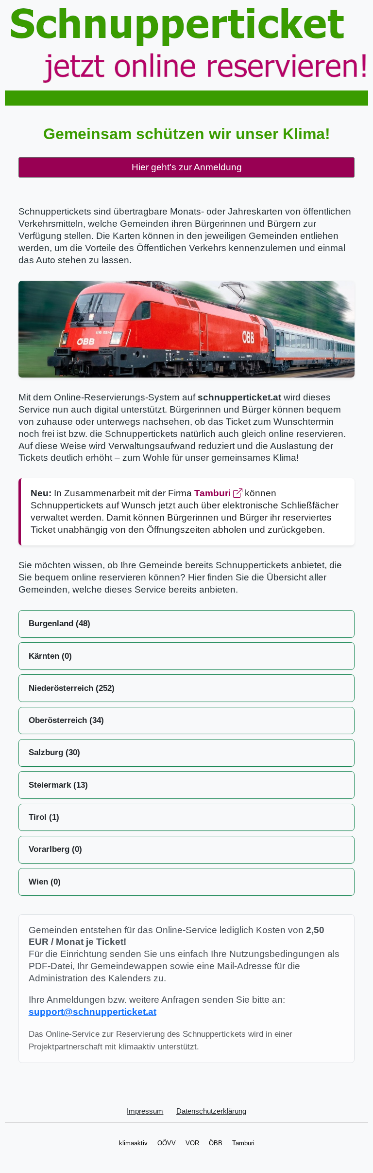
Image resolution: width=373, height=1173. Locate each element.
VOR (192, 1143)
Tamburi (213, 493)
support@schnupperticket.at (92, 1012)
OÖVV (166, 1143)
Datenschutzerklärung (211, 1111)
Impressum (145, 1111)
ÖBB (215, 1143)
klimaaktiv (133, 1143)
